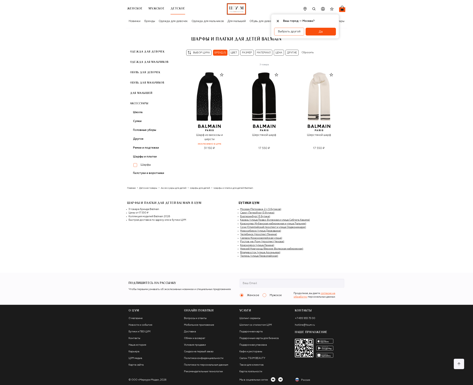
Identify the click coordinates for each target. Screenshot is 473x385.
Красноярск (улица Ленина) (257, 245)
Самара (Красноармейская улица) (261, 238)
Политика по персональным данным (206, 365)
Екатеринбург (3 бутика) (255, 216)
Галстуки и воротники (148, 173)
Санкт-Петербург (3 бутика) (257, 213)
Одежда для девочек (173, 21)
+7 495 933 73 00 (305, 318)
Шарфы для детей (200, 188)
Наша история (137, 345)
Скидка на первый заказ (198, 351)
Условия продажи (195, 345)
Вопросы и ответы (195, 318)
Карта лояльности (250, 371)
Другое (138, 139)
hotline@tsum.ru (305, 325)
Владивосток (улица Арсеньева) (260, 252)
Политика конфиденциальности (203, 358)
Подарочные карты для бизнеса (259, 338)
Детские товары (148, 188)
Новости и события (140, 325)
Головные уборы (144, 130)
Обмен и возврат (194, 338)
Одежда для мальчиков (208, 21)
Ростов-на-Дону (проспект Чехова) (262, 241)
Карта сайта (136, 365)
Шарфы (145, 164)
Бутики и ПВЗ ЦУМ (139, 331)
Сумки (137, 121)
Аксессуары (139, 103)
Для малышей (236, 21)
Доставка (190, 331)
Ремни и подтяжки (146, 147)
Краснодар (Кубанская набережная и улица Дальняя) (273, 224)
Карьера (134, 351)
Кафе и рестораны (250, 351)
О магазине (136, 318)
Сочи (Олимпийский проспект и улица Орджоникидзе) (273, 227)
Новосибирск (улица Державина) (260, 231)
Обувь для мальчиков (147, 83)
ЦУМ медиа (135, 358)
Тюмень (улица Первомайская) (259, 256)
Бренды (149, 21)
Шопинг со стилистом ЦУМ (255, 325)
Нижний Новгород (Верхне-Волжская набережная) (271, 249)
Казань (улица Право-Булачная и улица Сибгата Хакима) (275, 220)
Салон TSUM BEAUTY (252, 358)
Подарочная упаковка (253, 345)
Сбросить (308, 52)
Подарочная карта (251, 331)
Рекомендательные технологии (203, 371)
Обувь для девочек (263, 21)
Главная (131, 188)
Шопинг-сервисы (249, 318)
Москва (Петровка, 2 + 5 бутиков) (260, 209)
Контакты (134, 338)
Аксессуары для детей (173, 188)
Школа (138, 112)
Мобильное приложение (199, 325)
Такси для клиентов (251, 365)
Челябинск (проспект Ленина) (258, 234)
